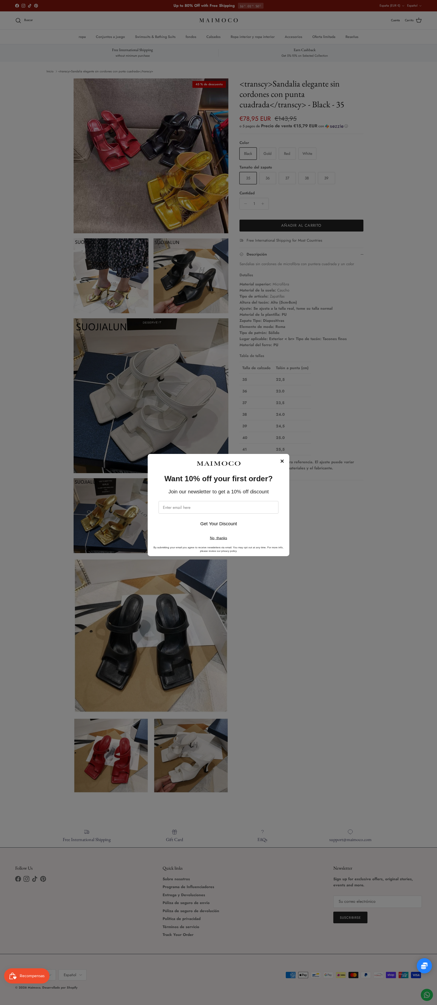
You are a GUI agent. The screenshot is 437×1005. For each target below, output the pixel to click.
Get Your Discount (218, 523)
